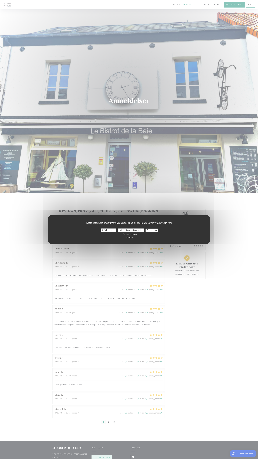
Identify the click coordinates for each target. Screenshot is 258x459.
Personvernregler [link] (130, 234)
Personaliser (152, 230)
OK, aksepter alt (108, 230)
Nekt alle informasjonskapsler (131, 230)
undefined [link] (129, 237)
